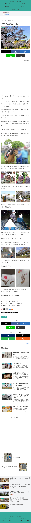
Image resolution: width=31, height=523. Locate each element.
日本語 (7, 14)
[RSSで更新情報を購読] (23, 338)
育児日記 (4, 316)
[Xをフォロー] (23, 335)
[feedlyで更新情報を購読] (8, 338)
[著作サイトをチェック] (8, 335)
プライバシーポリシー (8, 518)
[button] (20, 55)
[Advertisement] (15, 77)
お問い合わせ (23, 518)
